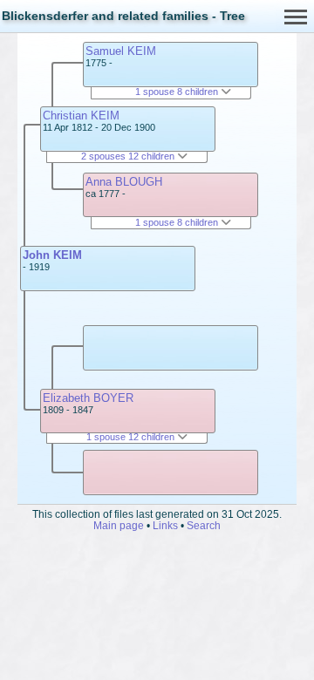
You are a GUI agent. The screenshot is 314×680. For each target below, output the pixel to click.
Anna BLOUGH (123, 181)
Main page (118, 525)
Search (204, 525)
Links (165, 525)
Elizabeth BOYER (88, 398)
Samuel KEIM (120, 51)
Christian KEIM (81, 115)
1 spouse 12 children (131, 437)
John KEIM (52, 255)
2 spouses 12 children (129, 156)
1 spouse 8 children (178, 91)
